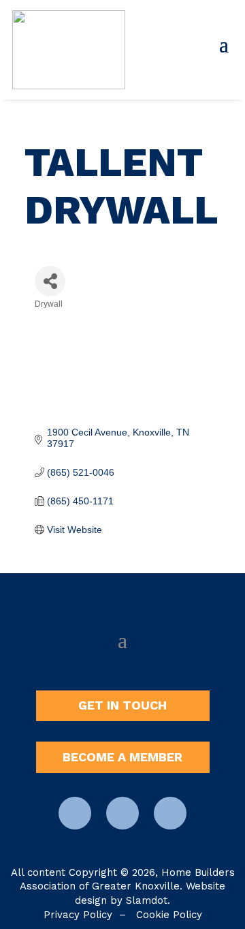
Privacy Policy (78, 915)
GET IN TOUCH (122, 705)
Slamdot (146, 900)
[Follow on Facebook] (75, 813)
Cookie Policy (169, 915)
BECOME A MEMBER (122, 757)
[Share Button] (50, 281)
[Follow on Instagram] (122, 813)
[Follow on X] (170, 813)
